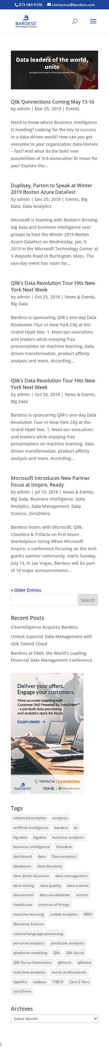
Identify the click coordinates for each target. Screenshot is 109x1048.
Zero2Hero (39, 513)
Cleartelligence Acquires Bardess (44, 627)
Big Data (19, 304)
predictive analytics (67, 943)
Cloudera (64, 846)
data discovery (49, 866)
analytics (60, 817)
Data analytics (64, 856)
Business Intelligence (51, 499)
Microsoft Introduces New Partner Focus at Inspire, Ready (50, 481)
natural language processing (38, 933)
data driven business (31, 875)
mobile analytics (64, 914)
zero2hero (22, 991)
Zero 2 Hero (79, 981)
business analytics (68, 837)
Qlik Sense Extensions (32, 962)
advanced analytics (29, 817)
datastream (23, 894)
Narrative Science (28, 924)
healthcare (22, 904)
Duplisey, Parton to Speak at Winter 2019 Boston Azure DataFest (51, 188)
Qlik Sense (75, 952)
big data (20, 837)
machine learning (28, 914)
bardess (61, 827)
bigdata (39, 837)
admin (23, 108)
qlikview (84, 962)
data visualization (55, 894)
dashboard (22, 856)
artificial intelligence (30, 827)
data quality (50, 885)
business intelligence (31, 846)
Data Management (50, 506)
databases (22, 866)
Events (72, 108)
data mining (23, 885)
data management (71, 875)
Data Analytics (37, 206)
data (42, 856)
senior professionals (68, 972)
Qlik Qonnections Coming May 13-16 (52, 101)
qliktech (64, 962)
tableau (39, 981)
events (82, 894)
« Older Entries (26, 590)
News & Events (80, 297)
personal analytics (29, 943)
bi (75, 827)
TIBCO (57, 981)
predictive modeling (30, 952)
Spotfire (20, 981)
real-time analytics (29, 972)
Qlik (56, 952)
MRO (88, 914)
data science (78, 885)
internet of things (53, 904)
